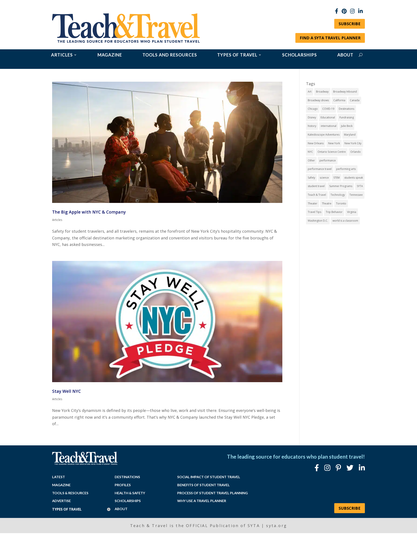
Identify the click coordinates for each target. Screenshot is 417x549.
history (312, 126)
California (339, 100)
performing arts (346, 169)
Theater (312, 203)
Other (311, 160)
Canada (354, 100)
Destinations (346, 109)
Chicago (313, 109)
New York (334, 143)
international (328, 126)
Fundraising (346, 117)
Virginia (351, 212)
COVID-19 (328, 109)
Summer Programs (340, 186)
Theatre (326, 203)
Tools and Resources (169, 55)
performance (327, 160)
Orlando (355, 152)
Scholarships (299, 55)
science (324, 177)
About (345, 55)
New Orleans (316, 143)
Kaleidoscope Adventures (323, 134)
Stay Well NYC (66, 391)
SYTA (360, 186)
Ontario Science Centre (332, 152)
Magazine (110, 55)
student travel (316, 186)
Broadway (322, 91)
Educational (328, 117)
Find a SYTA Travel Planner (330, 37)
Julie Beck (346, 126)
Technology (338, 195)
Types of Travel (237, 55)
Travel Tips (314, 212)
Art (309, 91)
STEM (336, 177)
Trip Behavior (334, 212)
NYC (310, 152)
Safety (311, 177)
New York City (352, 143)
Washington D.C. (318, 220)
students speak (353, 177)
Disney (312, 117)
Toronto (341, 203)
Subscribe (350, 23)
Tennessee (356, 195)
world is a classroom (345, 220)
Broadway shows (318, 100)
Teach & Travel (317, 195)
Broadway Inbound (345, 91)
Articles (62, 55)
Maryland (350, 134)
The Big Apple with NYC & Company (89, 212)
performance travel (320, 169)
